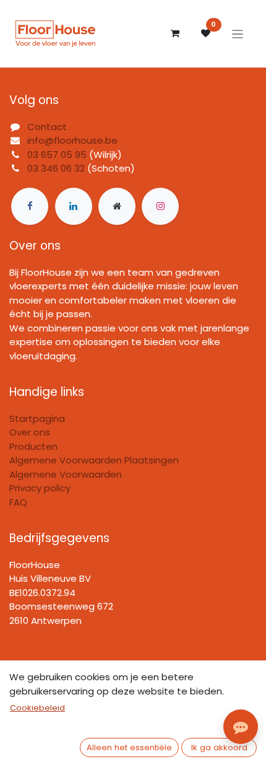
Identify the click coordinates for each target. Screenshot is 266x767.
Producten (33, 446)
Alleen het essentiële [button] (129, 747)
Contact (47, 126)
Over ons (29, 432)
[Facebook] (29, 206)
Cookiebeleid (37, 708)
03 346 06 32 (56, 168)
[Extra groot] (116, 206)
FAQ (18, 502)
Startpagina (37, 418)
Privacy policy (40, 487)
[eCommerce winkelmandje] (175, 33)
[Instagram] (160, 206)
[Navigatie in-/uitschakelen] (238, 33)
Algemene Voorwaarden (65, 474)
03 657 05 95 (57, 154)
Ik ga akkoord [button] (219, 747)
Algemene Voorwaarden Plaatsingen (94, 460)
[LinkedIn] (73, 206)
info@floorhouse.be (72, 140)
